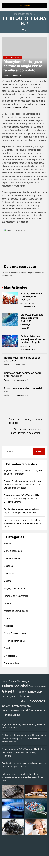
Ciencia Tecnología (13, 551)
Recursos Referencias (14, 641)
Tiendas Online (11, 663)
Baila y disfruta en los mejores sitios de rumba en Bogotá (32, 339)
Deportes (8, 566)
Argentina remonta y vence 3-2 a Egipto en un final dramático (23, 472)
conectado (25, 273)
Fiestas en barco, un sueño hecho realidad (32, 296)
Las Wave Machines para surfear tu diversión (32, 317)
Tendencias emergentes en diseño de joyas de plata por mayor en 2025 (21, 511)
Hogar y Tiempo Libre (14, 588)
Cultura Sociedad (12, 558)
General (7, 581)
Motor (7, 618)
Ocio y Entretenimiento (12, 57)
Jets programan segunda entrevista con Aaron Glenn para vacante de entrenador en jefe (23, 523)
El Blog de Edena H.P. (24, 21)
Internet (7, 603)
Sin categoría (10, 656)
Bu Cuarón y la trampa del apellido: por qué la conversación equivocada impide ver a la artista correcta (23, 484)
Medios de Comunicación (16, 611)
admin (5, 76)
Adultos (7, 543)
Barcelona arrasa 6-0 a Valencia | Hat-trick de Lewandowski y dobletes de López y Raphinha (22, 498)
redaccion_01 (25, 303)
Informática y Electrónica (16, 596)
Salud (7, 648)
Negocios (8, 626)
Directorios (9, 573)
